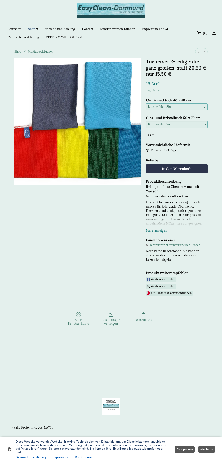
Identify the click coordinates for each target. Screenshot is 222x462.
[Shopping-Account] (214, 33)
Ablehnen (206, 449)
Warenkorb (144, 320)
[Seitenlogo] (111, 10)
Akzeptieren (184, 449)
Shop (17, 51)
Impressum (60, 457)
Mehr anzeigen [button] (156, 231)
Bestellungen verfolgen (111, 322)
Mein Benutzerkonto (78, 322)
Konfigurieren (84, 457)
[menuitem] (198, 51)
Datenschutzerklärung (31, 457)
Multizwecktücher (40, 51)
